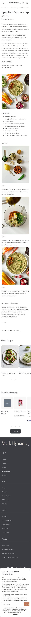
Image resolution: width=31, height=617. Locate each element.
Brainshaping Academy (8, 549)
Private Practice (6, 496)
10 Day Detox (5, 545)
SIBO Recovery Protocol (8, 553)
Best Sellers (5, 528)
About (3, 488)
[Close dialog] (29, 569)
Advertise (4, 504)
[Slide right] (19, 380)
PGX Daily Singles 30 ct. (20, 412)
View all (15, 431)
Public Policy (5, 500)
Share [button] (5, 322)
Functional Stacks (7, 520)
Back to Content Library (12, 330)
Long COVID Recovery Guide (10, 557)
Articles (4, 463)
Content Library (5, 8)
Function (4, 492)
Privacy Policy (15, 614)
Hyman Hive (5, 411)
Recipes (13, 8)
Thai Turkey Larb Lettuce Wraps (8, 374)
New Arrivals (5, 532)
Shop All (4, 516)
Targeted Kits (5, 524)
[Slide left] (12, 380)
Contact (4, 475)
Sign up (26, 604)
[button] (3, 3)
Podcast (4, 459)
